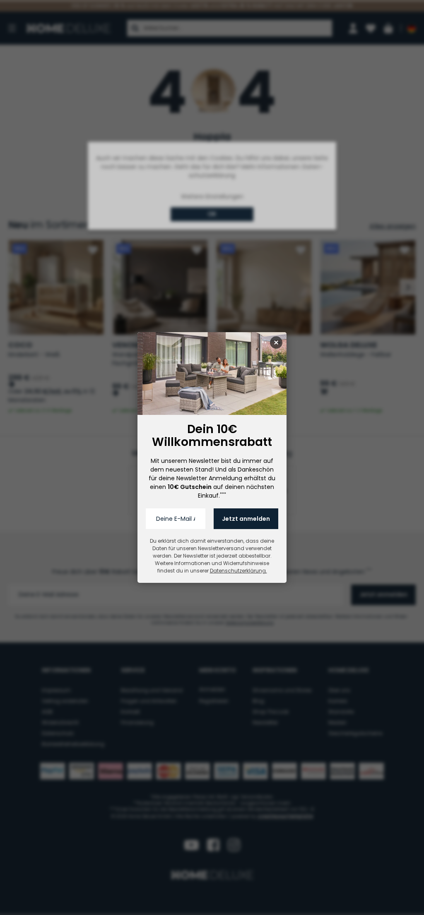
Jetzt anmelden (246, 519)
